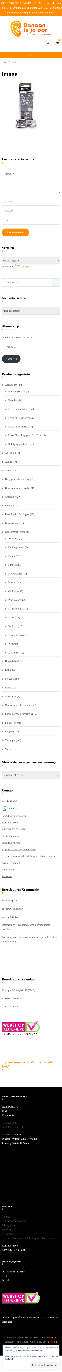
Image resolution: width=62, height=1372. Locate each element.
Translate (25, 266)
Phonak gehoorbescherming (19, 714)
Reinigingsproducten (18, 444)
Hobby (11, 556)
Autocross (13, 538)
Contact (6, 1216)
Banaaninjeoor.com (11, 937)
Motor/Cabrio (15, 573)
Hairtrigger (51, 1337)
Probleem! (7, 876)
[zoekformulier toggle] (48, 43)
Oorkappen (14, 591)
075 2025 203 (9, 1122)
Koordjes (12, 400)
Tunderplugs (11, 740)
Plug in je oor (12, 722)
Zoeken (56, 282)
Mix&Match (11, 679)
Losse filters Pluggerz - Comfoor (24, 435)
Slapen (11, 617)
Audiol (8, 470)
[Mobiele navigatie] (31, 55)
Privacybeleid (9, 1225)
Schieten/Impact (16, 608)
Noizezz (9, 687)
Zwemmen (13, 652)
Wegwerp (13, 643)
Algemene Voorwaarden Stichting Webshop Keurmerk (29, 1238)
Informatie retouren (11, 842)
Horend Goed (12, 661)
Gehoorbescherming (15, 532)
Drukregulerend (16, 547)
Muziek (12, 582)
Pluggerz (9, 731)
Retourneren (8, 1234)
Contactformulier (10, 836)
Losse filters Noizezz (18, 426)
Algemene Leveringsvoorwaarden (19, 849)
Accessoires (11, 384)
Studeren (12, 626)
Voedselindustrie (16, 635)
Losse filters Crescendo (20, 418)
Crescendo (10, 496)
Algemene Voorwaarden (14, 1221)
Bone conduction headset (17, 488)
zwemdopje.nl (32, 937)
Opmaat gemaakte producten (19, 705)
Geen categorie (12, 523)
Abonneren (11, 359)
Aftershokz (10, 453)
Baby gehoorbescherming (18, 479)
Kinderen (13, 564)
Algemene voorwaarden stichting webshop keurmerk (28, 856)
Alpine (8, 461)
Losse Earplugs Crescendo (21, 409)
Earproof (9, 505)
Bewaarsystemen (16, 391)
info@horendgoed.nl (12, 1127)
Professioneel (15, 600)
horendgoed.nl (9, 941)
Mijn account (8, 869)
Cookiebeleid (10, 1359)
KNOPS (9, 670)
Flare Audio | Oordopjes (17, 514)
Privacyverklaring (11, 863)
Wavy (8, 749)
